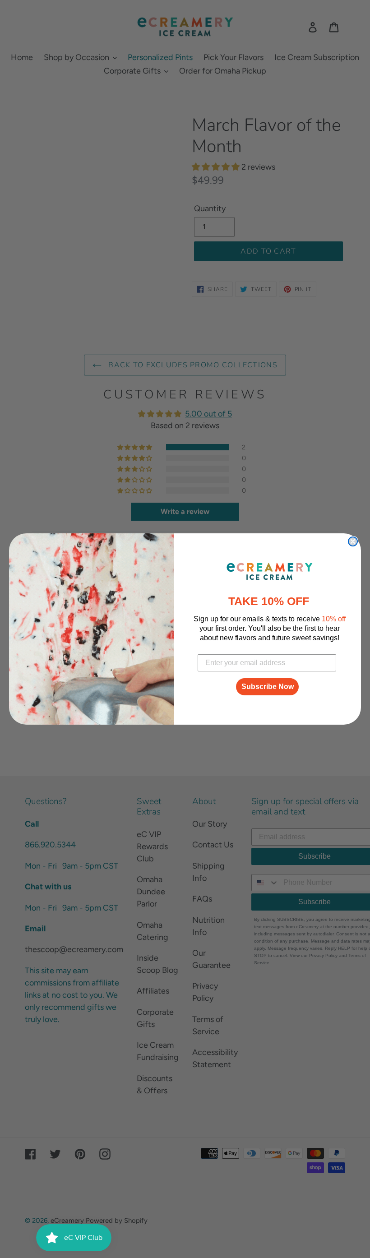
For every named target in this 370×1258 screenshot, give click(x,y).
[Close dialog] (352, 541)
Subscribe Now (267, 686)
